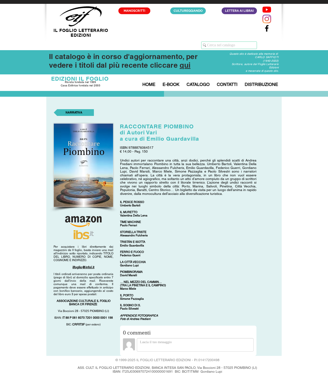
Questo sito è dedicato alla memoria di (254, 53)
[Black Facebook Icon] (266, 28)
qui (185, 65)
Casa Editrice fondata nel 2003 (80, 85)
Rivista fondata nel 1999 (80, 82)
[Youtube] (266, 9)
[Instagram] (266, 19)
